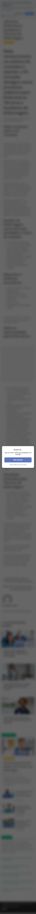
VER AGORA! (18, 460)
